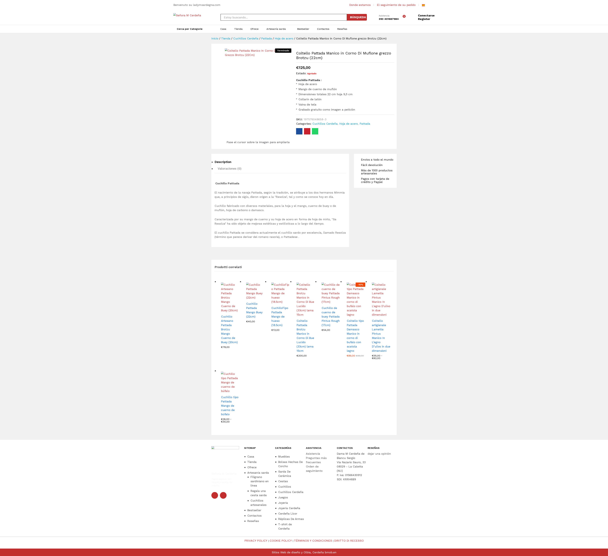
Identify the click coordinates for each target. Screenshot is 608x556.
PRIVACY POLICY (255, 540)
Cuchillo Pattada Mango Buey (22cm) (254, 310)
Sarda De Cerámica (284, 473)
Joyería (283, 502)
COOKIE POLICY (281, 540)
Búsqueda (358, 17)
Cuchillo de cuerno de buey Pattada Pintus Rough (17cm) (331, 316)
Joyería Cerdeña (289, 508)
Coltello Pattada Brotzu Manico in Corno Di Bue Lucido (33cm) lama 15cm (305, 335)
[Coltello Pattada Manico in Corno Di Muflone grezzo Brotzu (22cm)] (299, 131)
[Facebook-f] (214, 495)
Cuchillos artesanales (258, 502)
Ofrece (254, 29)
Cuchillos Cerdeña (325, 123)
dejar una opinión (379, 453)
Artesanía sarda (258, 472)
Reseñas (342, 29)
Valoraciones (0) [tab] (229, 168)
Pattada (365, 123)
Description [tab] (223, 162)
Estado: (301, 73)
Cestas (283, 481)
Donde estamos (360, 4)
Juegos (283, 497)
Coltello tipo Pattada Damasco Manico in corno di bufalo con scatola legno (355, 335)
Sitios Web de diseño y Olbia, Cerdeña (298, 552)
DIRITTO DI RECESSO (349, 540)
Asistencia (384, 15)
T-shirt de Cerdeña (285, 526)
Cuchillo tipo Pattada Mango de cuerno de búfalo (229, 405)
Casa (223, 29)
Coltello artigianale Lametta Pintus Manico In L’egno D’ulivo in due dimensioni (381, 335)
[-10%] (356, 299)
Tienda (238, 29)
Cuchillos (284, 486)
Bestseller (303, 29)
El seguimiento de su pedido (396, 4)
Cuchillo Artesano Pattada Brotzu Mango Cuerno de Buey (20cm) (229, 329)
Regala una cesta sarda (258, 493)
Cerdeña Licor (287, 513)
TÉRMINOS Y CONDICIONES (313, 540)
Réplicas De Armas (291, 519)
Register (424, 19)
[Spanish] (423, 4)
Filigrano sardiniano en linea (259, 481)
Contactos (323, 29)
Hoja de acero (348, 123)
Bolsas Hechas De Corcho (290, 464)
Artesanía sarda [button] (276, 29)
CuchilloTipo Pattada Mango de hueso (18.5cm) (279, 316)
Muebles (284, 456)
